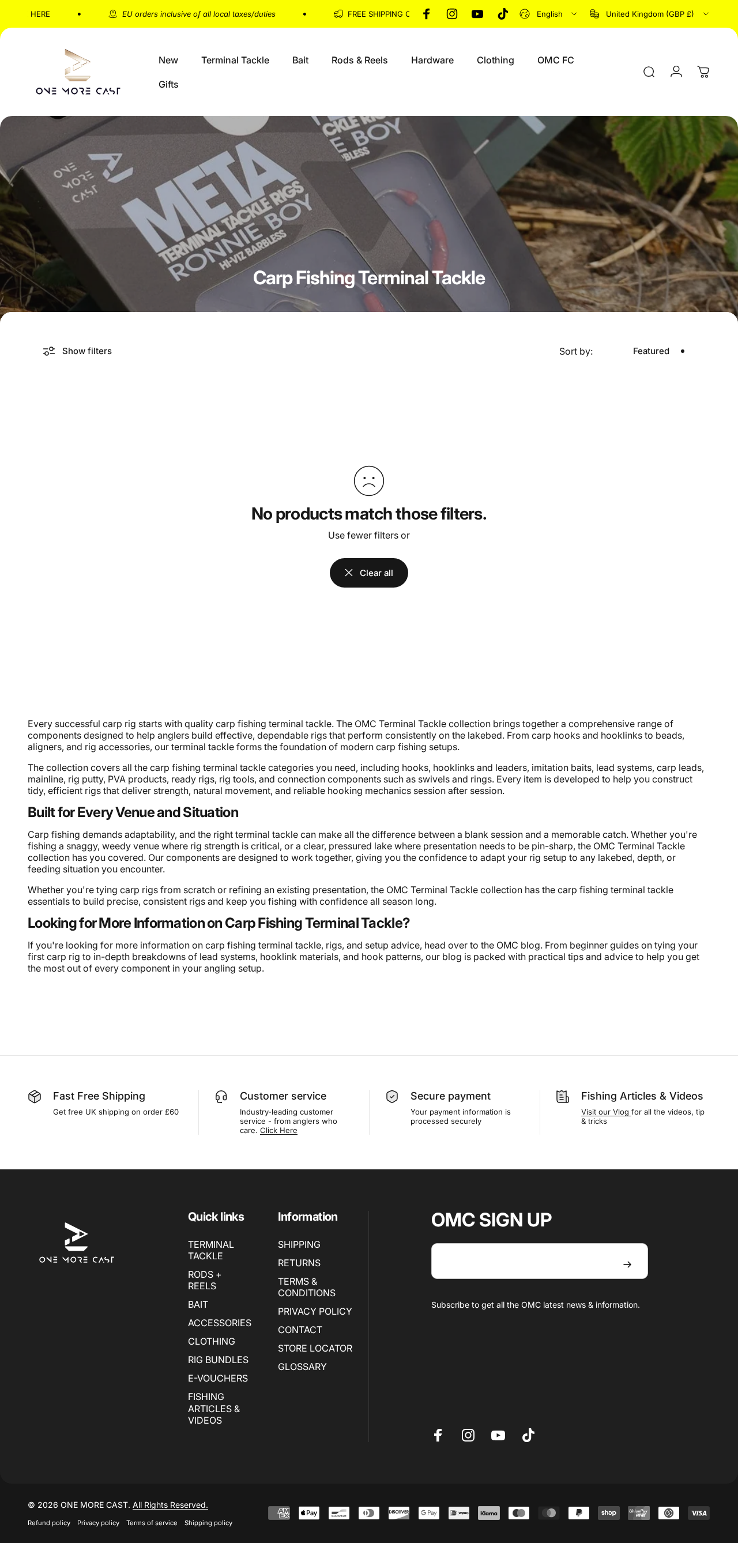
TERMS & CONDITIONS (307, 1287)
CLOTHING (211, 1341)
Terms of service (152, 1523)
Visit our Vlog (606, 1111)
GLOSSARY (302, 1366)
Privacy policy (98, 1523)
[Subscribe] (627, 1264)
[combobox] (549, 14)
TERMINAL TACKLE (211, 1250)
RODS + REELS (205, 1280)
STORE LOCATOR (315, 1348)
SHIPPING (299, 1244)
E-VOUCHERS (218, 1378)
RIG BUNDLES (218, 1359)
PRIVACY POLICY (315, 1311)
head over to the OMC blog (482, 945)
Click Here (279, 1130)
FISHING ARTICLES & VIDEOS (214, 1408)
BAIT (198, 1304)
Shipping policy (208, 1523)
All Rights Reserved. (170, 1505)
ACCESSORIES (219, 1323)
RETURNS (299, 1263)
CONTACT (300, 1329)
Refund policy (49, 1523)
